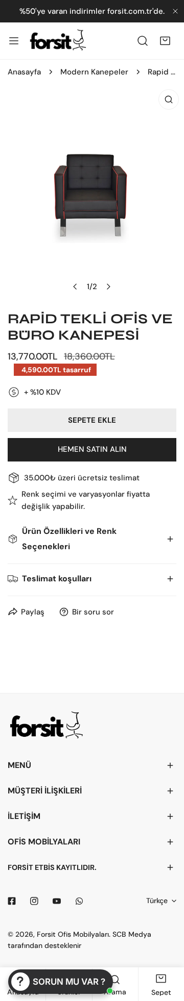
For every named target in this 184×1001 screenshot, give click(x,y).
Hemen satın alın (92, 449)
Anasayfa (24, 72)
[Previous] (75, 286)
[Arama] (142, 41)
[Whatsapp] (79, 901)
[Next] (108, 286)
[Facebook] (12, 901)
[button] (165, 41)
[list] (92, 194)
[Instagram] (34, 901)
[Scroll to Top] (165, 947)
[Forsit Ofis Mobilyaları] (57, 41)
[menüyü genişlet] (14, 40)
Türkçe (157, 900)
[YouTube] (56, 901)
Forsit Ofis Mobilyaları (73, 934)
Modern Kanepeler (94, 72)
